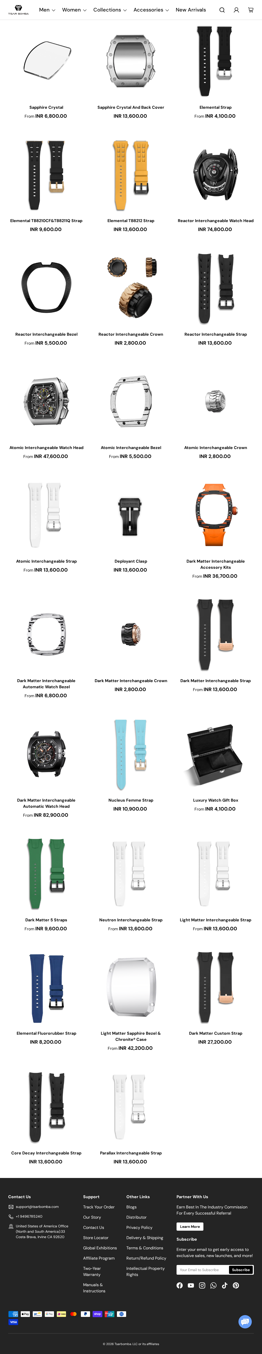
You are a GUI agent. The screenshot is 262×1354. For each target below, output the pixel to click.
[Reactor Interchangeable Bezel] (46, 288)
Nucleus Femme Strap (130, 800)
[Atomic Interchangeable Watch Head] (46, 401)
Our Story (92, 1217)
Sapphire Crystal (46, 107)
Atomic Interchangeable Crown (215, 447)
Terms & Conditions (144, 1248)
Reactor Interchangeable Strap (215, 334)
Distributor (136, 1217)
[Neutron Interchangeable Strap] (131, 873)
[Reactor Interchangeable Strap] (215, 288)
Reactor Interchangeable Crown (131, 334)
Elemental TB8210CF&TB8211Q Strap (46, 220)
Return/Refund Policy (146, 1258)
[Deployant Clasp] (131, 515)
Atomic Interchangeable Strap (46, 561)
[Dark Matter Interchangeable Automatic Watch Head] (46, 754)
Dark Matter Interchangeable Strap (215, 680)
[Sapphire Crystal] (46, 61)
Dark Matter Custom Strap (215, 1033)
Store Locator (95, 1237)
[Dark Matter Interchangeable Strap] (215, 634)
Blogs (131, 1207)
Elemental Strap (216, 107)
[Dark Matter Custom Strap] (215, 987)
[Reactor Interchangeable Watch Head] (215, 174)
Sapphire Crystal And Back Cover (130, 107)
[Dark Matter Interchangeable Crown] (131, 634)
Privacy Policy (139, 1227)
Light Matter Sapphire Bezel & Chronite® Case (131, 1036)
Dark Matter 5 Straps (46, 920)
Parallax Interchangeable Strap (131, 1153)
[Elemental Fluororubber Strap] (46, 987)
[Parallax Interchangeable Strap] (131, 1106)
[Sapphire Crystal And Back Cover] (131, 61)
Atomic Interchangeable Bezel (131, 447)
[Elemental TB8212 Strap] (131, 174)
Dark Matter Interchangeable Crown (131, 680)
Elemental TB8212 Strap (130, 220)
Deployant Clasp (131, 561)
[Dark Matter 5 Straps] (46, 873)
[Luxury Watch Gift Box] (215, 754)
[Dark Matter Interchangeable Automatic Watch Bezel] (46, 634)
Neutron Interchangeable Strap (130, 920)
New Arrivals (191, 9)
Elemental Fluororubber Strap (46, 1033)
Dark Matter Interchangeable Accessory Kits (216, 564)
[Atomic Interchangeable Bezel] (131, 401)
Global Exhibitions (100, 1248)
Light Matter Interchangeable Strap (215, 920)
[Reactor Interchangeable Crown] (131, 288)
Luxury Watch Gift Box (215, 800)
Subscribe (241, 1270)
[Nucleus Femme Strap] (131, 754)
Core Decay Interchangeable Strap (46, 1153)
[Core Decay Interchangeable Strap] (46, 1106)
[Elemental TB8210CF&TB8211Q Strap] (46, 174)
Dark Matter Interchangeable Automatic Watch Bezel (46, 684)
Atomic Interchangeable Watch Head (46, 447)
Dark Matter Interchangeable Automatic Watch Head (46, 803)
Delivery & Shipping (144, 1237)
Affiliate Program (99, 1258)
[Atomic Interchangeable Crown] (215, 401)
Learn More (190, 1226)
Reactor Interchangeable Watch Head (216, 220)
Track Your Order (99, 1207)
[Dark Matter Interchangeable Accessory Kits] (215, 515)
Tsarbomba (123, 1344)
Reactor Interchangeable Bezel (46, 334)
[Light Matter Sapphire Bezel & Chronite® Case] (131, 987)
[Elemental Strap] (215, 61)
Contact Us (93, 1227)
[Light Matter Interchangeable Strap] (215, 873)
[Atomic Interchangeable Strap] (46, 515)
